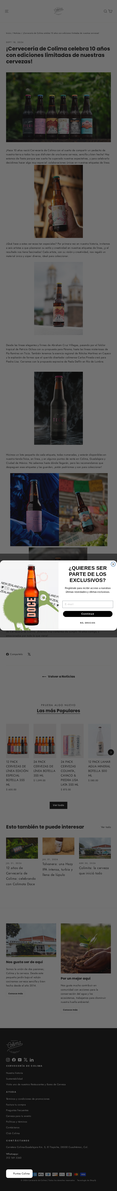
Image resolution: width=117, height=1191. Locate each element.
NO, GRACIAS (87, 623)
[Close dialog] (113, 564)
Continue (87, 614)
